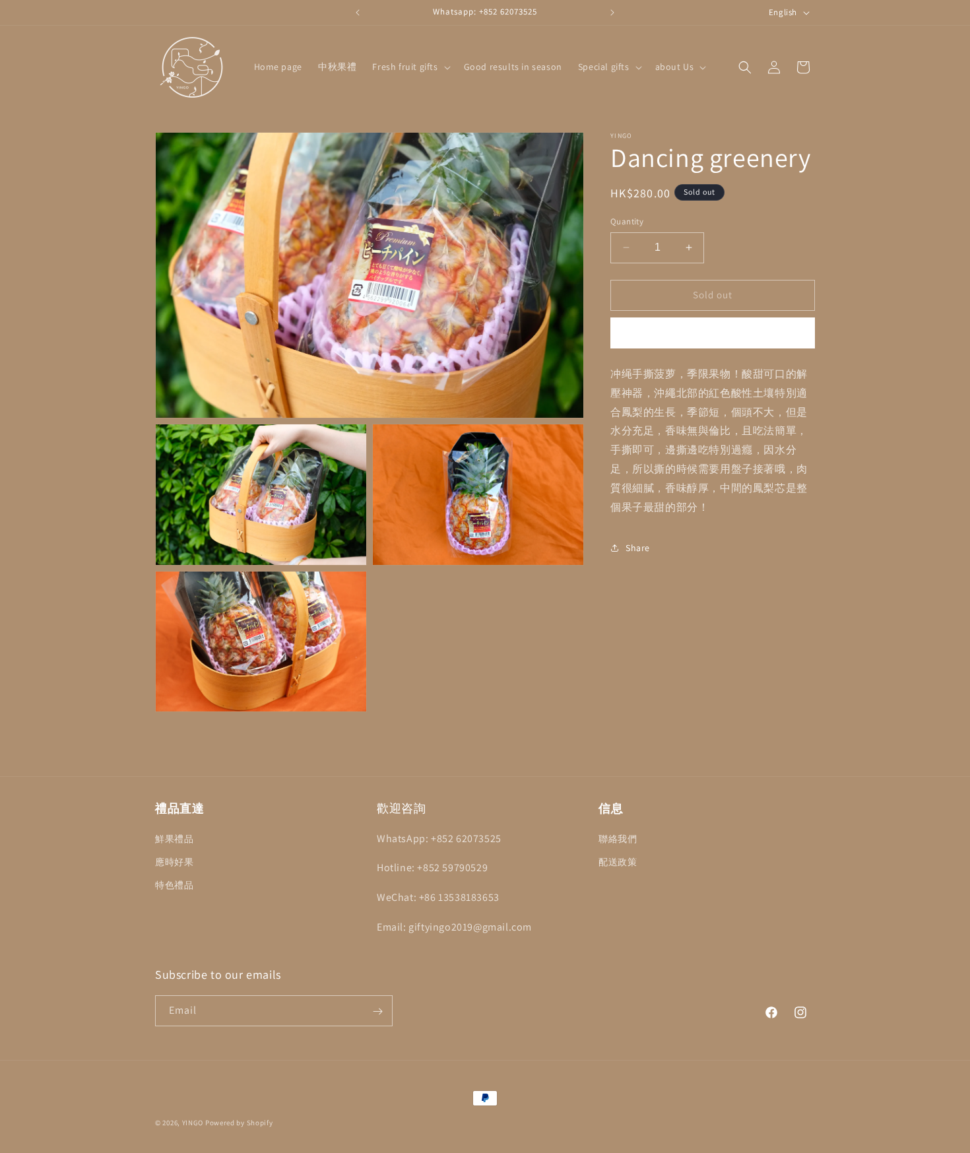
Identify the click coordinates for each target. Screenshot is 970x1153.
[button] (409, 67)
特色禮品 (174, 884)
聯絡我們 (617, 838)
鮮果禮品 (174, 838)
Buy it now (713, 333)
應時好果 (174, 861)
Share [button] (638, 547)
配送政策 (617, 861)
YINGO (193, 1122)
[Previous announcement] (357, 12)
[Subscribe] (377, 1011)
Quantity (626, 221)
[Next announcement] (612, 12)
